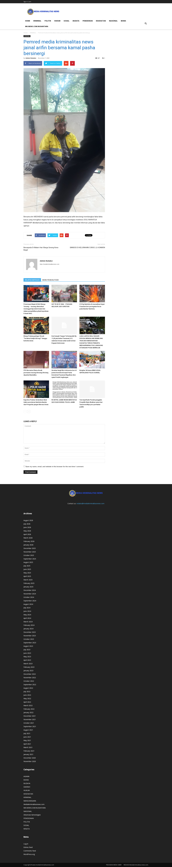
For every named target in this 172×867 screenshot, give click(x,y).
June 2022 (27, 695)
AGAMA (26, 776)
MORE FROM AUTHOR (50, 280)
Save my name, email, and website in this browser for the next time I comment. (55, 466)
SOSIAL (66, 21)
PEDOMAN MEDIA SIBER (113, 865)
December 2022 (30, 674)
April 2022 (27, 702)
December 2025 (30, 548)
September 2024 (30, 601)
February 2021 (29, 751)
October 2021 (29, 723)
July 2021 (27, 733)
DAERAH (27, 787)
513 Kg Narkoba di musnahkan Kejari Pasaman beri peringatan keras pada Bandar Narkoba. (92, 306)
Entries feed (28, 847)
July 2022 (27, 691)
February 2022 (29, 709)
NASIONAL (113, 21)
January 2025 (28, 587)
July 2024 (27, 608)
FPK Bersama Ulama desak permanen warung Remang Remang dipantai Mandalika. (36, 372)
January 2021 (28, 754)
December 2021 (30, 716)
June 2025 (27, 569)
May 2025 (27, 573)
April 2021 (27, 744)
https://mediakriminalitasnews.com (49, 264)
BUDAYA (76, 21)
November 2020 (30, 761)
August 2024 (28, 604)
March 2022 (28, 705)
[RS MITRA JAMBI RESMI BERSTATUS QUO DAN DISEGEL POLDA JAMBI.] (64, 389)
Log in (26, 844)
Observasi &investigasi (32, 815)
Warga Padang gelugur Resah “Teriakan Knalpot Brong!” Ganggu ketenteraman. (35, 338)
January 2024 (28, 629)
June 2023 (27, 653)
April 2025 (27, 576)
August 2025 (28, 562)
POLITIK (48, 21)
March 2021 (28, 747)
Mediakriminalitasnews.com (34, 804)
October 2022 (29, 681)
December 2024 (30, 590)
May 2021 (27, 740)
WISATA (27, 829)
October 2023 (29, 639)
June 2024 (27, 611)
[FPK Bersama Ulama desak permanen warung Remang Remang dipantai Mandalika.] (36, 359)
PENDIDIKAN (88, 21)
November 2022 (30, 677)
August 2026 (28, 520)
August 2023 (28, 646)
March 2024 (28, 622)
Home (26, 33)
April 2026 (27, 534)
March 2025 (28, 580)
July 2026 (27, 524)
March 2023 (28, 663)
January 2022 (28, 712)
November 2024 (30, 594)
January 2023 (28, 670)
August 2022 (28, 688)
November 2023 (30, 636)
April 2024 (27, 618)
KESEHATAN (101, 21)
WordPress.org (29, 854)
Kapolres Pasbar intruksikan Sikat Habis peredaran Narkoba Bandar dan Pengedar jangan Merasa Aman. (36, 402)
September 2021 (30, 726)
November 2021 (30, 719)
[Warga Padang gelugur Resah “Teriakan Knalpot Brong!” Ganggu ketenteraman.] (36, 325)
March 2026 (28, 538)
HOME (27, 21)
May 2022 (27, 698)
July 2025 (27, 566)
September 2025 (30, 559)
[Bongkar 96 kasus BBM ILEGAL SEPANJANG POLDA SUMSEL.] (92, 359)
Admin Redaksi (31, 58)
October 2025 (29, 555)
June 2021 (27, 737)
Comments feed (30, 851)
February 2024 (29, 625)
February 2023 (29, 667)
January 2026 (28, 545)
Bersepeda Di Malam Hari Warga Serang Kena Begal (41, 248)
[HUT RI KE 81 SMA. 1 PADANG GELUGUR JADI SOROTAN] (64, 293)
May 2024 (27, 615)
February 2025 (29, 583)
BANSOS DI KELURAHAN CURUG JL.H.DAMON (87, 247)
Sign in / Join (27, 1)
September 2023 (30, 642)
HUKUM (57, 21)
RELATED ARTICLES (32, 280)
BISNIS (123, 21)
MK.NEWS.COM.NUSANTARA (36, 26)
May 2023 (27, 656)
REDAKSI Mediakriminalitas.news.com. (136, 865)
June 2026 (27, 527)
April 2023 (27, 660)
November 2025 (30, 552)
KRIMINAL (37, 21)
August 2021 (28, 730)
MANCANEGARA (30, 801)
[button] (145, 23)
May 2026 (27, 531)
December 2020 (30, 758)
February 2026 (29, 541)
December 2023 (30, 632)
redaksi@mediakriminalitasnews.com (90, 503)
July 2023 (27, 649)
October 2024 (29, 597)
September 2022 (30, 684)
